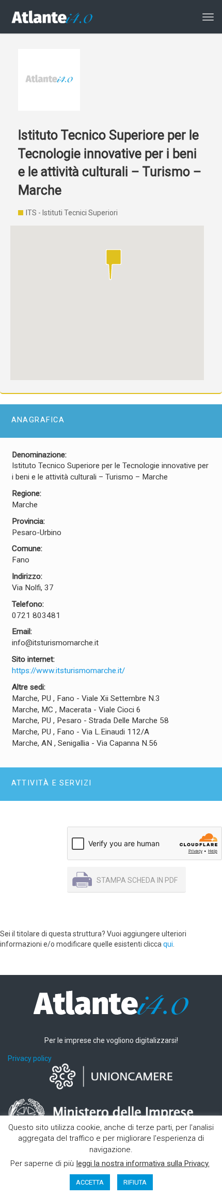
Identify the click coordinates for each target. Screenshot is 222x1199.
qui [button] (168, 944)
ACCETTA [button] (90, 1182)
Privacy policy (30, 1058)
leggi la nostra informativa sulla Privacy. (143, 1163)
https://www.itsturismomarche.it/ (68, 670)
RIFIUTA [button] (135, 1182)
